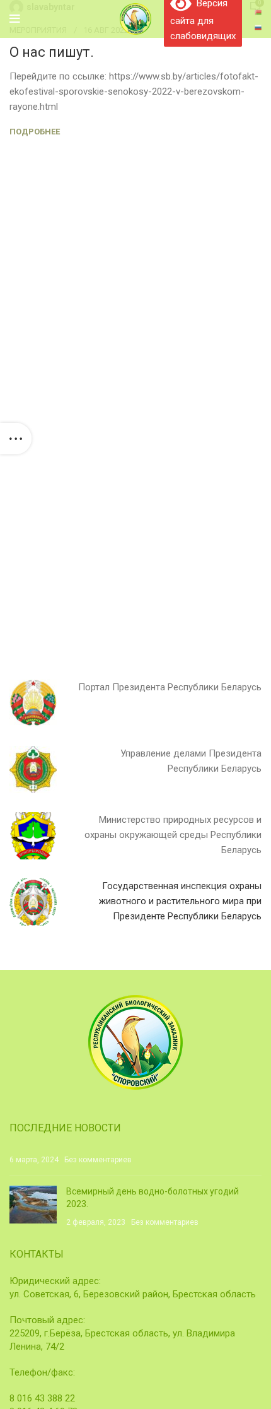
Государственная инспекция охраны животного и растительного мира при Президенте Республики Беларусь (180, 901)
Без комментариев (98, 1159)
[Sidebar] (16, 438)
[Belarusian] (258, 11)
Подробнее (34, 131)
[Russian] (258, 26)
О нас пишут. (51, 52)
